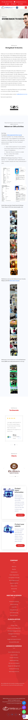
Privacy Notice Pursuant (7, 701)
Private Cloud (14, 625)
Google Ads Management (14, 666)
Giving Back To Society (14, 577)
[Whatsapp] (24, 712)
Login (7, 3)
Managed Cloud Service (14, 633)
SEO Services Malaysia (14, 663)
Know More (20, 515)
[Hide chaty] (24, 716)
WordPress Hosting (14, 601)
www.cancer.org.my (14, 280)
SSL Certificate (13, 655)
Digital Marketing (14, 660)
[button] (10, 444)
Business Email (14, 615)
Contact (21, 3)
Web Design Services (14, 671)
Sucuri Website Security (14, 652)
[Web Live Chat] (24, 707)
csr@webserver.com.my (21, 94)
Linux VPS (14, 607)
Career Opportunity (14, 574)
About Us (14, 566)
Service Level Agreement (16, 703)
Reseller (14, 569)
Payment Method (14, 583)
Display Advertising (14, 668)
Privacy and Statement (16, 701)
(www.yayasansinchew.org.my (14, 135)
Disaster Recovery (14, 657)
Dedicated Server (14, 609)
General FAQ (14, 588)
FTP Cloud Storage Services (14, 631)
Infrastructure (14, 572)
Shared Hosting (14, 604)
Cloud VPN (14, 636)
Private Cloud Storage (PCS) (14, 628)
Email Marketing (14, 612)
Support (14, 3)
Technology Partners (14, 580)
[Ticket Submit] (24, 703)
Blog (14, 591)
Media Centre (14, 586)
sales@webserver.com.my (21, 1)
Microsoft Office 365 (14, 642)
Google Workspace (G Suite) (14, 639)
